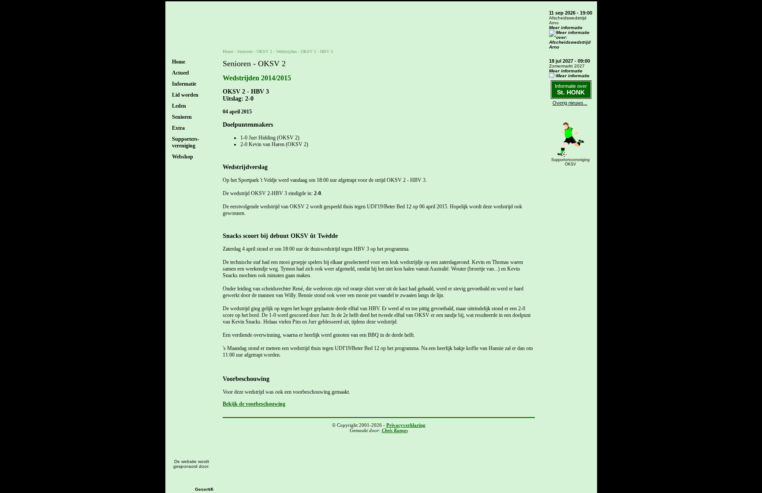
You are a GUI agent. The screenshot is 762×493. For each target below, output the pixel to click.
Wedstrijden (286, 51)
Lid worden (185, 95)
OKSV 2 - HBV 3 (317, 51)
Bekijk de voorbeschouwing (254, 404)
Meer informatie (566, 27)
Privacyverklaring (406, 425)
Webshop (182, 157)
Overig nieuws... (570, 102)
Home (178, 62)
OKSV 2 (264, 51)
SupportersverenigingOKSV (570, 162)
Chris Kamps (395, 430)
